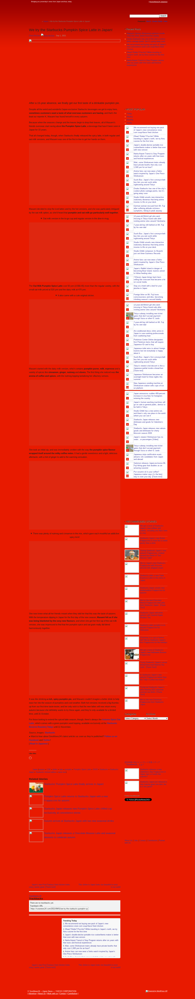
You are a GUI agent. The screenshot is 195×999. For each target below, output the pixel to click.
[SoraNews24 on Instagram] (136, 2)
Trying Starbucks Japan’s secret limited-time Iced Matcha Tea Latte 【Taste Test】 (153, 664)
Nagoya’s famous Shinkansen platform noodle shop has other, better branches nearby (146, 34)
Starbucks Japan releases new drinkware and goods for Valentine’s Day (148, 421)
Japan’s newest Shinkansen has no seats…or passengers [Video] (148, 438)
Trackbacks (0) (35, 896)
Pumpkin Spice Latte (82, 769)
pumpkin (68, 769)
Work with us (52, 993)
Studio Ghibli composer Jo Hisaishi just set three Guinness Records (148, 252)
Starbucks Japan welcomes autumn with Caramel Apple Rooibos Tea (151, 615)
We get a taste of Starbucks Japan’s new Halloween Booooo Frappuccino (153, 652)
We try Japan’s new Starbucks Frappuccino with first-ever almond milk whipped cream (152, 565)
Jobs (165, 21)
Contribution (152, 840)
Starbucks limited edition (46, 772)
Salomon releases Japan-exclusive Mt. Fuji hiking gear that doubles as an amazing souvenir (150, 465)
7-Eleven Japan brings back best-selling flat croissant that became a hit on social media (149, 279)
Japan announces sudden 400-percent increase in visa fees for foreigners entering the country (149, 395)
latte (61, 769)
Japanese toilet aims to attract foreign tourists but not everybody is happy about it (149, 350)
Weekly (130, 117)
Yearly (129, 123)
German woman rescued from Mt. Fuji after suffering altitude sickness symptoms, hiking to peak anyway (149, 208)
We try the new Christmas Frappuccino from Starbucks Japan (152, 702)
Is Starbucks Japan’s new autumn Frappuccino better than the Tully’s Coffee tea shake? (153, 677)
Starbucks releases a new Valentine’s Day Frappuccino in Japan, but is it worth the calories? (153, 773)
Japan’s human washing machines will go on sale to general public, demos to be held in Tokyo (149, 404)
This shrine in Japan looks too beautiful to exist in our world (99, 886)
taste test (62, 772)
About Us (128, 840)
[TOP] (39, 21)
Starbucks (50, 732)
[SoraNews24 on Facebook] (133, 2)
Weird (148, 21)
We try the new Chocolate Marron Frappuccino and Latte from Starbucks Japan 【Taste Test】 (152, 604)
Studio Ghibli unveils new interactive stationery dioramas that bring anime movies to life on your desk (149, 199)
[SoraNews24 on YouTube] (144, 2)
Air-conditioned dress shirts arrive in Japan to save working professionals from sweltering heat (149, 333)
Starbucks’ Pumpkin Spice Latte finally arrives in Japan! (74, 784)
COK (49, 769)
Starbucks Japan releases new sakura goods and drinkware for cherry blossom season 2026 (149, 430)
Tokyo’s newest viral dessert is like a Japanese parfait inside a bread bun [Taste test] (149, 368)
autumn (42, 769)
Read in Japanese (39, 743)
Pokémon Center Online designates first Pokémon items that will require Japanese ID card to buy (148, 342)
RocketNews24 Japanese (158, 2)
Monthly (130, 120)
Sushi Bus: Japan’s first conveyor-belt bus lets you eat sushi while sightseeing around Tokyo (149, 182)
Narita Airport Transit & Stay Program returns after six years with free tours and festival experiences (90, 941)
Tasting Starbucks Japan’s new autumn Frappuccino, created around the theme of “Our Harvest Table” (153, 554)
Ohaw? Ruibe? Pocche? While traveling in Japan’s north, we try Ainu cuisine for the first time (145, 54)
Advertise (32, 993)
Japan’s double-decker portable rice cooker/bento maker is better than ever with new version (150, 147)
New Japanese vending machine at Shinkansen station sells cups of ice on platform (149, 385)
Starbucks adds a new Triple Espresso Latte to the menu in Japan (152, 577)
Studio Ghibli (157, 21)
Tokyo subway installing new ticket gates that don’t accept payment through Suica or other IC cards (148, 315)
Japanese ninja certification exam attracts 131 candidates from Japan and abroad (148, 456)
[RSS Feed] (147, 2)
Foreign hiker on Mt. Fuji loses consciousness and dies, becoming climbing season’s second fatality (148, 296)
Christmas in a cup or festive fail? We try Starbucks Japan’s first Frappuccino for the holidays (153, 639)
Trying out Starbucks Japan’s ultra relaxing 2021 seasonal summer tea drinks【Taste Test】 (152, 691)
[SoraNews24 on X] (141, 2)
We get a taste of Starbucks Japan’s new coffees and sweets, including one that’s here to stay (153, 529)
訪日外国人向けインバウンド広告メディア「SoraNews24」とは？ (142, 763)
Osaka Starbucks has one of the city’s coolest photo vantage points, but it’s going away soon (146, 40)
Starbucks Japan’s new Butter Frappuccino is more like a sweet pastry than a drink (153, 540)
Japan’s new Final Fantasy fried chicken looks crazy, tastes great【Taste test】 (49, 886)
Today (129, 113)
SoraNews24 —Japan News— (58, 11)
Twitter (46, 740)
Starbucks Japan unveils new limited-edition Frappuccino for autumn (152, 590)
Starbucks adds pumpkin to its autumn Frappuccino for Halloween (152, 627)
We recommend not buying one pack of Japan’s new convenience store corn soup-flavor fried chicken (85, 924)
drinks (55, 769)
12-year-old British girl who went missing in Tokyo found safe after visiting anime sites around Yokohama (149, 218)
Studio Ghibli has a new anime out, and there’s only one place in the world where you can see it (149, 413)
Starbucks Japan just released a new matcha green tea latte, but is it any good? (153, 784)
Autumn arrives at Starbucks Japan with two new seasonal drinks (79, 821)
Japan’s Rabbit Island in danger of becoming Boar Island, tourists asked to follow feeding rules (149, 270)
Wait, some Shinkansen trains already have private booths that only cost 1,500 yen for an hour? (149, 164)
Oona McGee (34, 36)
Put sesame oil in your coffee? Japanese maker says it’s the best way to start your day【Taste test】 (148, 474)
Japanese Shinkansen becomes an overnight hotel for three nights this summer (148, 376)
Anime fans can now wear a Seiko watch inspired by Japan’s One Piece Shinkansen (149, 173)
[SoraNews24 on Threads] (139, 2)
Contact (142, 840)
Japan (35, 769)
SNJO (95, 769)
